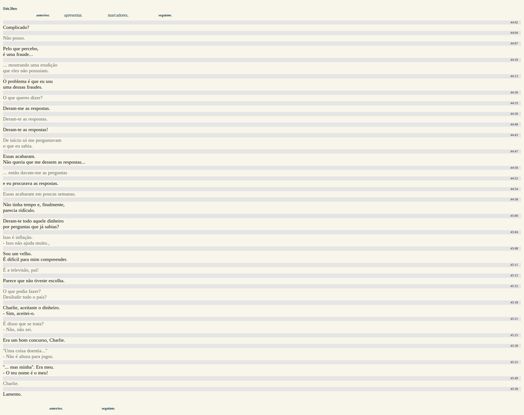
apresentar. (73, 15)
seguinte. (165, 15)
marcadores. (118, 15)
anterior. (43, 15)
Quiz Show (10, 8)
